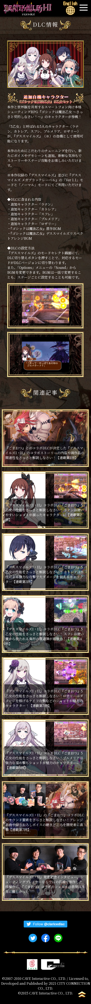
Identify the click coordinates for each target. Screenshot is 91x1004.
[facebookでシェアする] (45, 938)
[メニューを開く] (83, 7)
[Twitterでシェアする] (33, 938)
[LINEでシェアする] (58, 938)
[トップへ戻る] (81, 994)
